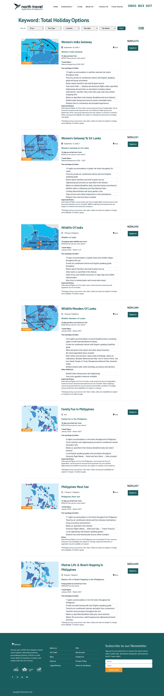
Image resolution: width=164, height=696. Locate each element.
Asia (116, 47)
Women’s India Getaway (76, 42)
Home (55, 7)
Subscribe (114, 670)
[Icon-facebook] (13, 677)
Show (121, 28)
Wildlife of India (72, 227)
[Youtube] (27, 677)
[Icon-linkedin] (22, 677)
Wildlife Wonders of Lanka (78, 308)
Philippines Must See (75, 487)
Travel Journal (117, 7)
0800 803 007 (140, 6)
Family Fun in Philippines (77, 409)
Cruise (79, 7)
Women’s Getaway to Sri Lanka (81, 138)
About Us (89, 7)
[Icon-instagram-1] (17, 677)
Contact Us (103, 7)
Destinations (66, 7)
